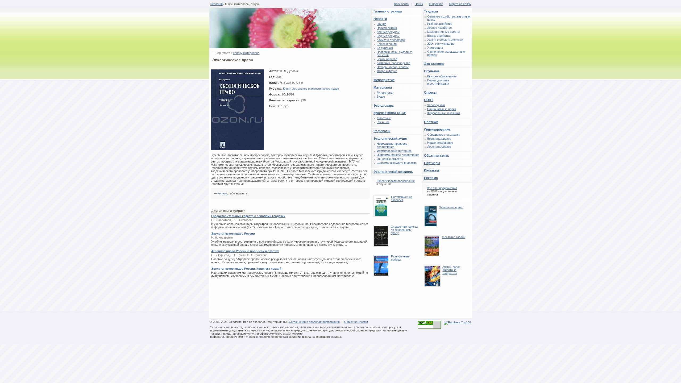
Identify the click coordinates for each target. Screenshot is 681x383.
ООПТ (428, 100)
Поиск (419, 4)
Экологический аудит (390, 138)
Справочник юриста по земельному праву (404, 230)
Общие (381, 24)
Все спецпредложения (442, 188)
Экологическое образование (395, 180)
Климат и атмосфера (391, 39)
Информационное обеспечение (398, 154)
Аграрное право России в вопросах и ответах (245, 251)
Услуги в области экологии (445, 39)
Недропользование (440, 142)
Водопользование (439, 138)
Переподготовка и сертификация (438, 82)
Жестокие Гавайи (453, 237)
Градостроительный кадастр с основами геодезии (248, 216)
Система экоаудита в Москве (397, 162)
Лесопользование (439, 146)
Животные (384, 118)
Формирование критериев (394, 150)
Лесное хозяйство (439, 27)
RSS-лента (401, 4)
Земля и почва (387, 43)
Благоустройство (438, 35)
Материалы (382, 87)
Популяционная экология (401, 198)
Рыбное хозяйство (439, 23)
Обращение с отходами (443, 134)
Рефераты (381, 131)
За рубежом (385, 47)
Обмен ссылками (356, 321)
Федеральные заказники (443, 113)
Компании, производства (393, 63)
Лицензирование (437, 129)
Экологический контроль (393, 172)
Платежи (431, 122)
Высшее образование (441, 76)
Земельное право (451, 207)
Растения (383, 122)
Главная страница (387, 11)
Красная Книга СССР (389, 113)
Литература (384, 92)
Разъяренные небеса (400, 258)
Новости (380, 19)
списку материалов (246, 53)
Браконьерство (387, 59)
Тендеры (431, 11)
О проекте (436, 4)
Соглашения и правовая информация (314, 321)
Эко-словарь (383, 105)
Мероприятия (384, 80)
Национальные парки (441, 109)
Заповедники (436, 105)
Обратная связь (460, 4)
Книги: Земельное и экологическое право (311, 88)
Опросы (430, 92)
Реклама (431, 178)
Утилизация (435, 47)
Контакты (431, 170)
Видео (381, 96)
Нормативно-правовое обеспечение (392, 145)
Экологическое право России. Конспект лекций (246, 268)
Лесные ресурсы (388, 32)
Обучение (431, 71)
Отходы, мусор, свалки (392, 67)
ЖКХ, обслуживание (440, 43)
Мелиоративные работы (443, 31)
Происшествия (387, 28)
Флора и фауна (387, 71)
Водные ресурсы (388, 36)
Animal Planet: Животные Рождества (451, 270)
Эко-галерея (434, 64)
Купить (222, 193)
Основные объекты (390, 158)
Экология (216, 4)
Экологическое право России (233, 233)
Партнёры (432, 163)
